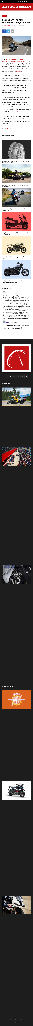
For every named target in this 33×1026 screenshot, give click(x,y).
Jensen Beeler (7, 25)
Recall (4, 16)
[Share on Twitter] (8, 31)
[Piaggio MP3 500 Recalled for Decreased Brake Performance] (16, 221)
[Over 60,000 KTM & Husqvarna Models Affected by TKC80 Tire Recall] (16, 149)
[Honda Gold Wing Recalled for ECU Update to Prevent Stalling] (16, 197)
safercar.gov (19, 111)
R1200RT (18, 71)
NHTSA (9, 128)
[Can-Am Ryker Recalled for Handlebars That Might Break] (16, 173)
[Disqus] (16, 311)
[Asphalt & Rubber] (16, 7)
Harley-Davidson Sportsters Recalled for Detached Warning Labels (13, 281)
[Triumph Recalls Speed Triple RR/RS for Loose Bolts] (16, 245)
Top (17, 1022)
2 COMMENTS (21, 25)
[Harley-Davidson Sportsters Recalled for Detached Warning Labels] (16, 269)
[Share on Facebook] (4, 31)
